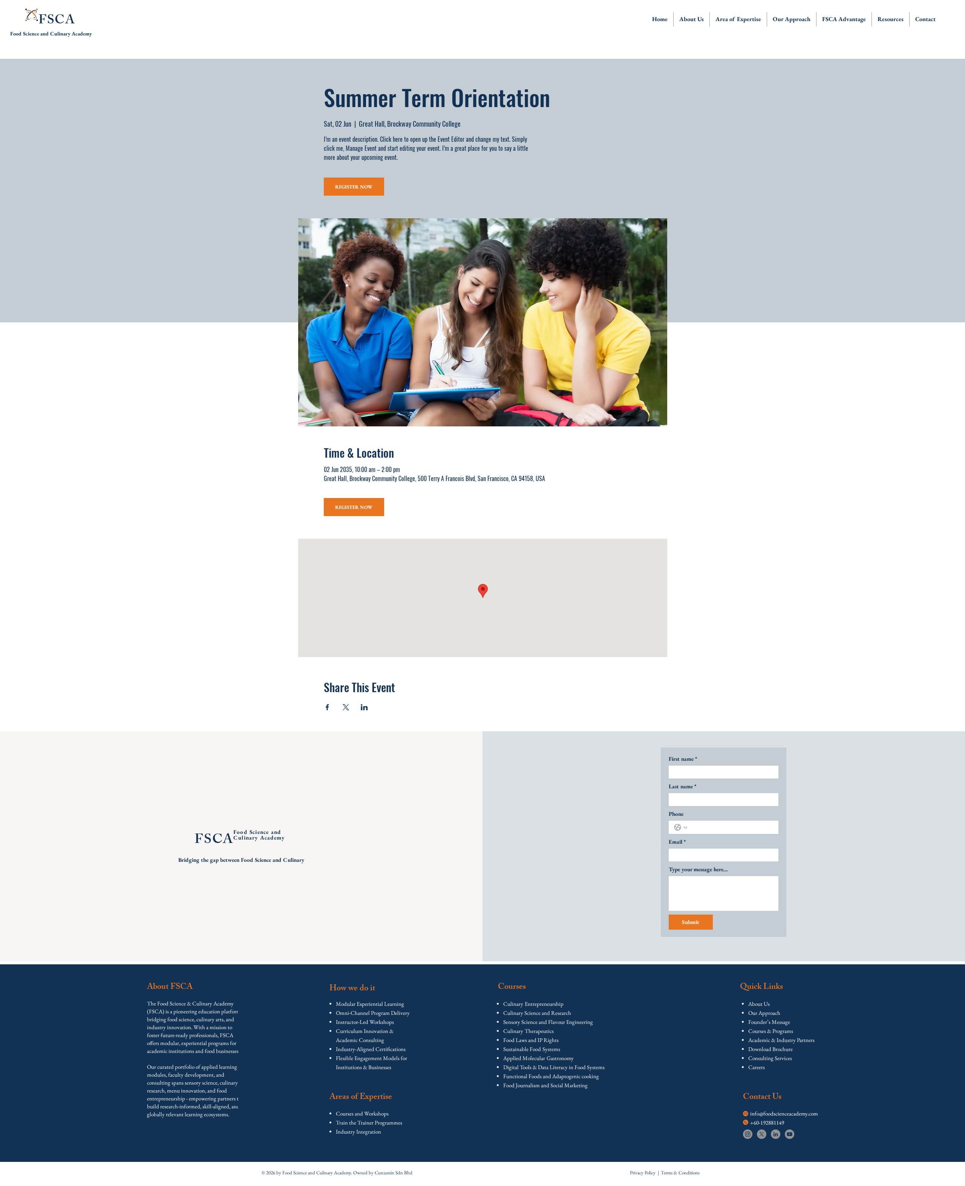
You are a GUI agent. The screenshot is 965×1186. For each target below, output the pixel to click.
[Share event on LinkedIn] (364, 707)
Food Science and (30, 33)
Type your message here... (698, 869)
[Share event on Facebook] (327, 707)
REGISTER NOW (353, 187)
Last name (682, 786)
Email (677, 841)
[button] (691, 19)
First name (683, 758)
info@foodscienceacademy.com (784, 1113)
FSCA (56, 21)
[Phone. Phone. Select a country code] (680, 827)
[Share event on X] (345, 707)
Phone (676, 813)
